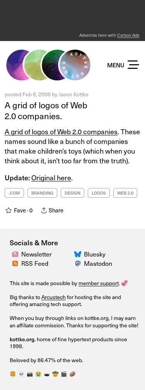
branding (42, 193)
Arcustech (53, 297)
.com (14, 193)
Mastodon (98, 263)
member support (98, 283)
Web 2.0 (125, 193)
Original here (51, 177)
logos (99, 193)
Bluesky (95, 254)
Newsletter (36, 254)
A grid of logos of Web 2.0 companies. (46, 110)
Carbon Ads (128, 35)
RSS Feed (34, 263)
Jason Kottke (74, 94)
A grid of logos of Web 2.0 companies (61, 131)
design (72, 193)
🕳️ (47, 373)
